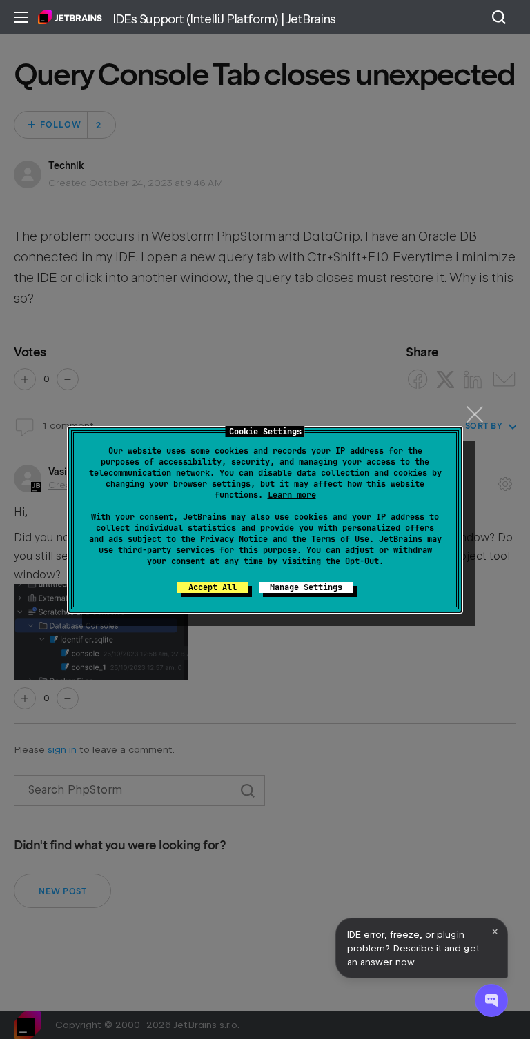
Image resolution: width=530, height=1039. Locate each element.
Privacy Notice (234, 539)
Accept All (212, 587)
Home (70, 17)
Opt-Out (362, 561)
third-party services (166, 550)
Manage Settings (306, 587)
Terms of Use (340, 539)
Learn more (292, 495)
